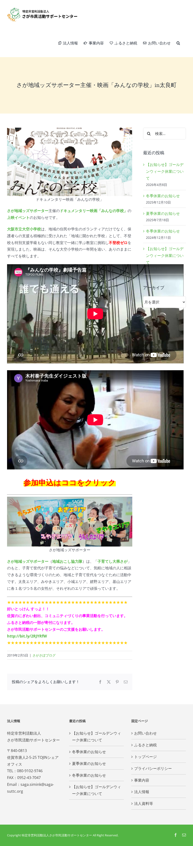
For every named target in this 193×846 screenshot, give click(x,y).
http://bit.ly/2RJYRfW (27, 636)
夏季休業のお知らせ (163, 213)
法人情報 (141, 791)
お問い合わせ (145, 733)
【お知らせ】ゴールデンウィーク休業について (165, 171)
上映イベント (18, 217)
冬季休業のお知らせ (163, 195)
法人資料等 (143, 803)
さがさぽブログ (44, 655)
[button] (178, 43)
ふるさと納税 (145, 745)
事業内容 (141, 780)
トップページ (145, 756)
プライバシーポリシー (153, 768)
